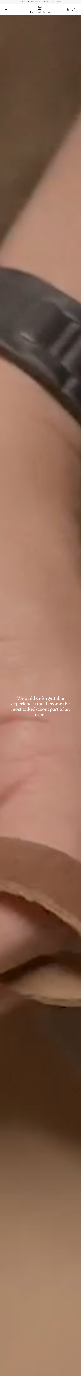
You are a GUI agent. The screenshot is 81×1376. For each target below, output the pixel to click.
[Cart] (75, 9)
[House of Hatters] (40, 9)
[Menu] (6, 9)
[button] (72, 9)
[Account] (67, 9)
